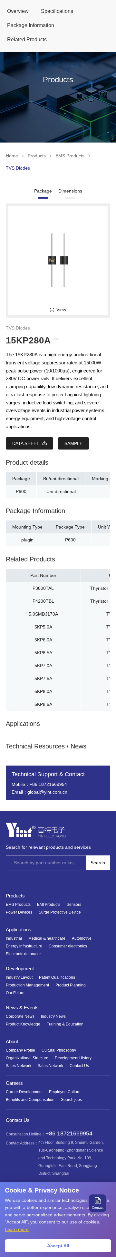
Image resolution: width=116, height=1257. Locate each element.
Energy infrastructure (24, 946)
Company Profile (20, 1050)
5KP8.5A (43, 704)
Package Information (30, 25)
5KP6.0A (43, 639)
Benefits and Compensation (30, 1099)
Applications (18, 929)
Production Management (27, 985)
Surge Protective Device (60, 912)
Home (12, 155)
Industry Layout (19, 977)
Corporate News (20, 1016)
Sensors (74, 904)
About (12, 1041)
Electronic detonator (23, 954)
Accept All (58, 1245)
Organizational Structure (27, 1058)
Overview (18, 11)
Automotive (82, 938)
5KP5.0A (43, 626)
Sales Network (18, 1066)
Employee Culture (65, 1092)
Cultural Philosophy (59, 1050)
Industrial (14, 938)
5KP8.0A (43, 691)
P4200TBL (43, 601)
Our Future (15, 993)
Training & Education (65, 1024)
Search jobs (71, 1099)
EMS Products (69, 155)
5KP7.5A (43, 678)
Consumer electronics (68, 946)
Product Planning (70, 985)
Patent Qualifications (57, 977)
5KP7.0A (43, 665)
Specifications (57, 11)
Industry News (53, 1016)
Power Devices (19, 912)
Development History (73, 1058)
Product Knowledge (23, 1024)
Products (37, 155)
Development (20, 968)
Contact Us (79, 1066)
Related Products (27, 39)
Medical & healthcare (46, 938)
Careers (14, 1083)
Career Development (24, 1092)
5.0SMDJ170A (43, 614)
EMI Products (48, 904)
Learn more (17, 1229)
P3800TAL (43, 588)
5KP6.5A (43, 652)
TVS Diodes (18, 168)
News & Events (22, 1007)
